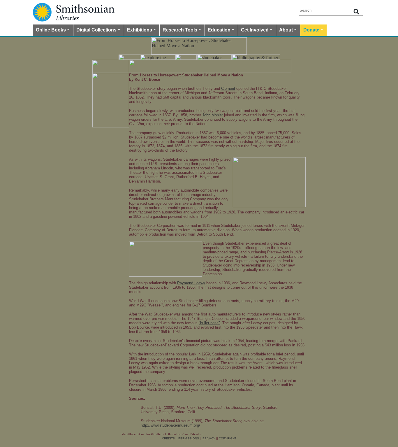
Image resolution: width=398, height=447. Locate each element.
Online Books (49, 30)
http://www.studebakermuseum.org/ (170, 425)
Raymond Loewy (191, 283)
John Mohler (212, 115)
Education (217, 30)
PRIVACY (208, 438)
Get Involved (253, 30)
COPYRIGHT (227, 438)
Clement (228, 88)
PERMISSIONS (188, 438)
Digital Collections (95, 30)
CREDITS (168, 438)
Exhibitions (138, 30)
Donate (309, 30)
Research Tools (178, 30)
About (284, 30)
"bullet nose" (209, 323)
